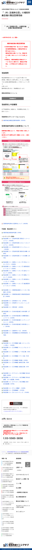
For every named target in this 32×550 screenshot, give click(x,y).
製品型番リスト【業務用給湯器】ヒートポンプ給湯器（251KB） (16, 291)
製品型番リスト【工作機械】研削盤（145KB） (16, 360)
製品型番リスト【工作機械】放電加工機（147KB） (16, 368)
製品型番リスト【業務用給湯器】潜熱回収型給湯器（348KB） (16, 295)
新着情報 (18, 458)
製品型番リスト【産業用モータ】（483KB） (15, 330)
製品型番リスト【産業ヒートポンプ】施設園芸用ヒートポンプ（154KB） (16, 284)
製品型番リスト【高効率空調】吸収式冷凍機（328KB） (16, 252)
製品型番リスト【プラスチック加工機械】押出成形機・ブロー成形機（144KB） (16, 378)
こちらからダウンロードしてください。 (13, 411)
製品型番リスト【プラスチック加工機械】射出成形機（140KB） (16, 374)
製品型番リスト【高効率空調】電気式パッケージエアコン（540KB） (16, 239)
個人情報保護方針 (21, 496)
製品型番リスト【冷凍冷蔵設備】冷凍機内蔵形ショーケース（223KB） (16, 317)
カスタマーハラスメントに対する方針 (23, 506)
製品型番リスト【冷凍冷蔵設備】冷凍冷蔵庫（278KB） (16, 312)
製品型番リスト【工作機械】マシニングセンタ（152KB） (16, 348)
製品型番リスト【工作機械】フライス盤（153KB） (16, 357)
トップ (3, 451)
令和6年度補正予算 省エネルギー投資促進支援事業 (18, 451)
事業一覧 (4, 458)
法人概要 (18, 488)
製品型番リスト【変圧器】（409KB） (13, 307)
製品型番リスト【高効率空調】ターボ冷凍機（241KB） (16, 257)
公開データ (19, 467)
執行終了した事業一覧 (22, 479)
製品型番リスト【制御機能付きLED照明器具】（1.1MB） (16, 334)
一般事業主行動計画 (22, 492)
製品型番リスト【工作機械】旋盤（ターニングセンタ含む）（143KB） (16, 344)
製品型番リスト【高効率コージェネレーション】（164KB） (16, 304)
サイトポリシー (20, 511)
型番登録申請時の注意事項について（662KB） (16, 223)
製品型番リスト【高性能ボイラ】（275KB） (15, 300)
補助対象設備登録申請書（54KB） (12, 232)
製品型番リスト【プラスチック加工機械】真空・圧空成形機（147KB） (16, 383)
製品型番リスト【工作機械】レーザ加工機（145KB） (16, 353)
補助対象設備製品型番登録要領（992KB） (14, 120)
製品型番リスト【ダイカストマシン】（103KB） (16, 392)
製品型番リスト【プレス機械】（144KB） (14, 388)
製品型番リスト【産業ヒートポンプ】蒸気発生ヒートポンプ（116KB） (16, 280)
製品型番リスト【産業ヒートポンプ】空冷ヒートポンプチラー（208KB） (16, 263)
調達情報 (18, 463)
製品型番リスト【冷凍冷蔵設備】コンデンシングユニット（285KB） (16, 321)
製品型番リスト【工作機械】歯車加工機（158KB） (16, 363)
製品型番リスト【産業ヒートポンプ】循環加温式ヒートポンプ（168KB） (16, 267)
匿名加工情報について (22, 501)
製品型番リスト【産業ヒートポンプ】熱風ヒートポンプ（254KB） (16, 276)
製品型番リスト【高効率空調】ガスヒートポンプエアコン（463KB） (16, 244)
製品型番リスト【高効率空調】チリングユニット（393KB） (16, 248)
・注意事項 (18, 470)
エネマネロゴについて (22, 474)
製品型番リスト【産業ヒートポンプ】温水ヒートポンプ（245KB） (16, 272)
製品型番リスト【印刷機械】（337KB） (14, 390)
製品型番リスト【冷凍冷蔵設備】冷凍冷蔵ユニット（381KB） (16, 325)
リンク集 (18, 483)
